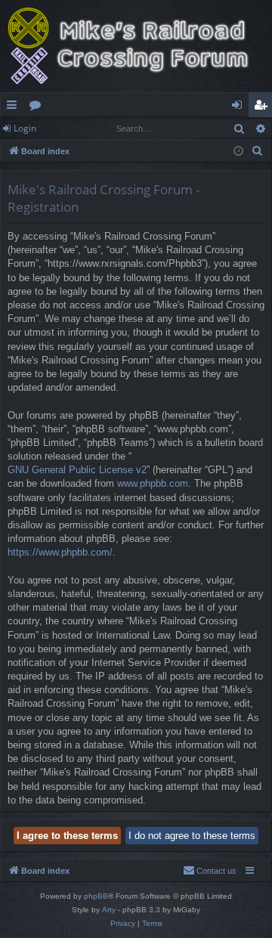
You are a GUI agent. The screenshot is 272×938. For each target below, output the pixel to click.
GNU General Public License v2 (77, 469)
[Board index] (136, 46)
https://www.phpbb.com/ (60, 552)
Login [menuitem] (240, 107)
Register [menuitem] (263, 107)
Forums (38, 107)
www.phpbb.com (152, 483)
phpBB (96, 896)
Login (25, 128)
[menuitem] (257, 151)
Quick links (14, 107)
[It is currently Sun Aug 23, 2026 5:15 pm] (238, 151)
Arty (109, 909)
